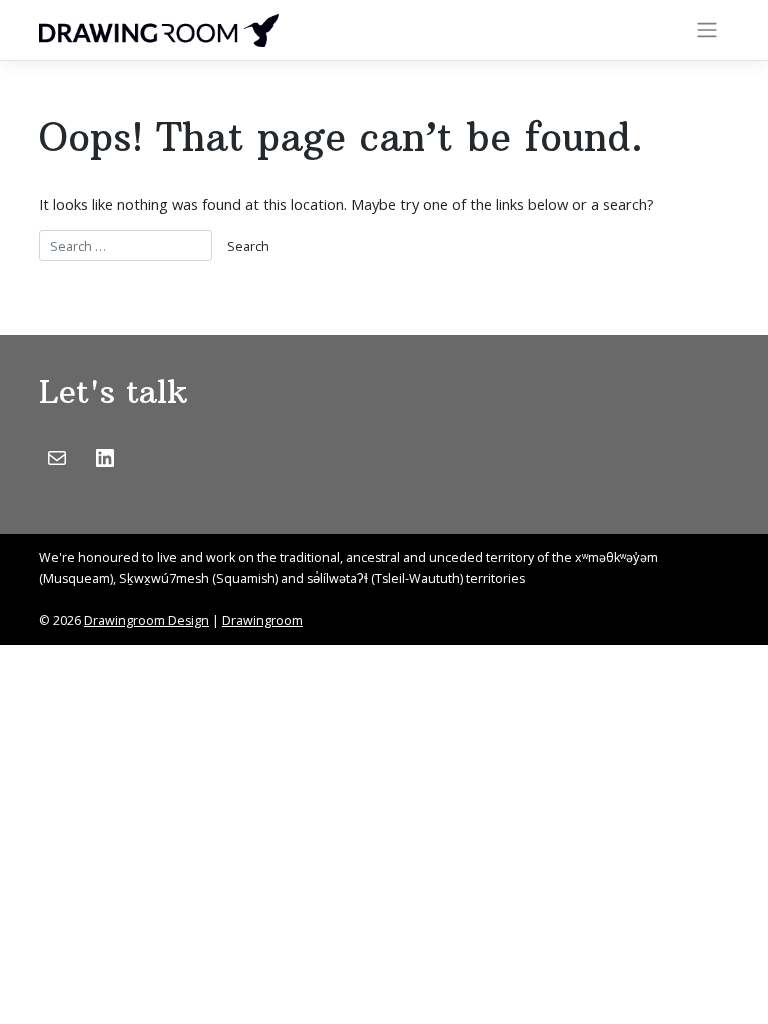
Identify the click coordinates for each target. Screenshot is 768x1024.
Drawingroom (262, 620)
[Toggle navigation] (707, 30)
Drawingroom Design (146, 620)
